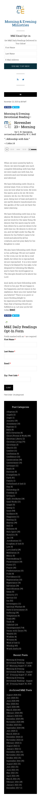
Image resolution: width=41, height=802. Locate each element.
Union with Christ (14, 630)
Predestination (13, 570)
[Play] (7, 149)
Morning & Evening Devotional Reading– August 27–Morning (19, 662)
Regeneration (12, 579)
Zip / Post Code (11, 375)
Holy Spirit (11, 531)
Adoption (10, 411)
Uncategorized (18, 395)
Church (9, 447)
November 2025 (13, 722)
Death (9, 468)
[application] (20, 149)
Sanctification (12, 588)
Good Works (11, 501)
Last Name (9, 351)
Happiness (11, 516)
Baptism (10, 426)
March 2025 (11, 734)
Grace (9, 510)
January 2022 (12, 749)
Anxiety (10, 420)
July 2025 (10, 731)
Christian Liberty (14, 438)
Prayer (9, 567)
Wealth (9, 633)
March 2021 (11, 779)
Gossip (9, 507)
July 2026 (10, 698)
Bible (8, 429)
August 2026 (11, 695)
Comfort (10, 450)
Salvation (10, 585)
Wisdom (10, 636)
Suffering (10, 612)
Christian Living (14, 441)
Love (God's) (11, 549)
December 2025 (13, 719)
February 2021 (12, 782)
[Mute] (29, 149)
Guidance (10, 513)
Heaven (9, 522)
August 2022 (11, 746)
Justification (12, 540)
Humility (10, 534)
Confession (11, 453)
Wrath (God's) (12, 648)
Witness (10, 639)
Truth (9, 621)
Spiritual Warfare (14, 606)
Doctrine (10, 471)
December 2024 (13, 737)
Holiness (10, 528)
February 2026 (12, 713)
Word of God (11, 642)
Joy (8, 537)
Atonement (11, 423)
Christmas (11, 444)
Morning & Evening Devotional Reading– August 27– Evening (19, 671)
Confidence (11, 456)
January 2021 (12, 785)
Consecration (12, 459)
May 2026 (10, 704)
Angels (9, 414)
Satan (9, 591)
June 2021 (10, 770)
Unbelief (10, 624)
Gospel (9, 504)
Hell (8, 525)
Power (9, 564)
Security (10, 594)
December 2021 (13, 752)
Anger (9, 417)
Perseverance (12, 561)
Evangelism (11, 474)
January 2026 (12, 716)
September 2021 (13, 761)
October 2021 (12, 758)
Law (8, 546)
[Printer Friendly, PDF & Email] (6, 322)
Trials (9, 618)
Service (9, 597)
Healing (10, 519)
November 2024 (13, 740)
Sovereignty (12, 603)
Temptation (11, 615)
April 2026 (11, 707)
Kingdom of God (13, 543)
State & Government (15, 609)
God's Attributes (13, 498)
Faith (8, 477)
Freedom (10, 492)
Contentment (12, 462)
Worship (10, 645)
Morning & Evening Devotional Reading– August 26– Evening (19, 680)
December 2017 (13, 788)
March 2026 (11, 710)
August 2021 (11, 764)
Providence (11, 576)
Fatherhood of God (14, 483)
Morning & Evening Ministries (20, 23)
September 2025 (13, 728)
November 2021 (13, 755)
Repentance (11, 582)
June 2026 (10, 701)
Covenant (10, 465)
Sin (7, 600)
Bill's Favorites (13, 432)
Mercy (9, 555)
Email (7, 363)
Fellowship (11, 489)
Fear (8, 486)
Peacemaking (12, 558)
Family (9, 480)
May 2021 (10, 773)
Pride (8, 573)
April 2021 (10, 776)
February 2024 (12, 743)
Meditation (11, 552)
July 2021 (10, 767)
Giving (9, 495)
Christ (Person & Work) (16, 435)
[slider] (34, 148)
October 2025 (12, 725)
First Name (10, 339)
